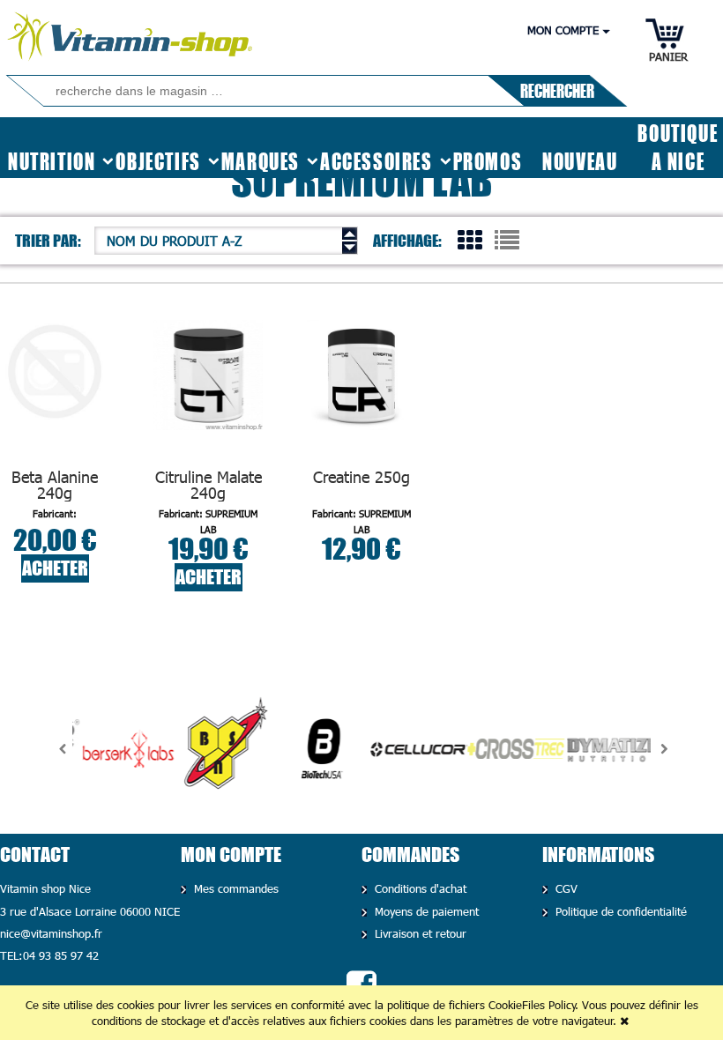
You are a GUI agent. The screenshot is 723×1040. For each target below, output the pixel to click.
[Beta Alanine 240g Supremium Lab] (55, 392)
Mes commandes (234, 888)
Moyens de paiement (425, 911)
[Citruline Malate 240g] (208, 392)
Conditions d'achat (418, 888)
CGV (565, 888)
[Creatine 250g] (362, 392)
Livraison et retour (418, 933)
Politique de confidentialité (619, 911)
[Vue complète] (507, 239)
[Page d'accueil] (131, 32)
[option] (120, 749)
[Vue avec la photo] (470, 239)
